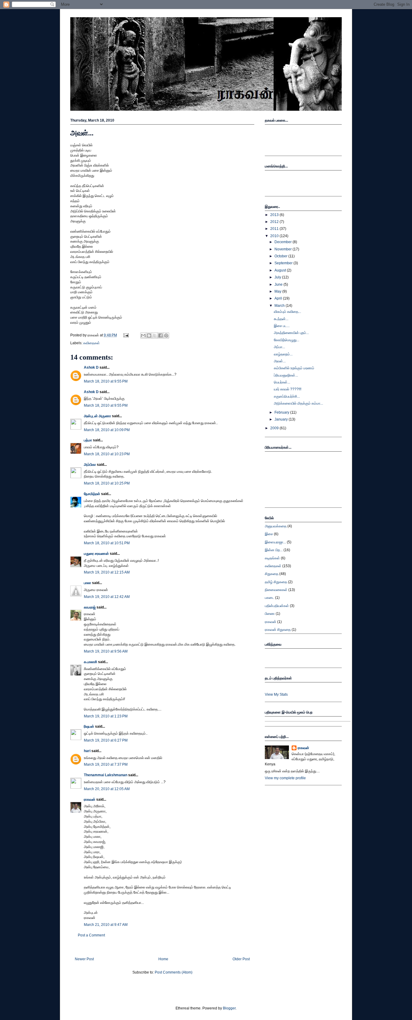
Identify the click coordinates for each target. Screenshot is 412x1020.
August (280, 270)
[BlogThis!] (149, 335)
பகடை (269, 598)
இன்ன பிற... (274, 550)
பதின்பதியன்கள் (277, 606)
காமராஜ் (90, 607)
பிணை (270, 614)
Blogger (229, 1008)
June (279, 284)
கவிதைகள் (91, 343)
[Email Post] (126, 335)
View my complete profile (285, 778)
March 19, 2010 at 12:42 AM (107, 597)
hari (87, 751)
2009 (275, 428)
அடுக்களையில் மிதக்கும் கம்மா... (298, 403)
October (281, 256)
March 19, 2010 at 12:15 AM (107, 572)
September (283, 263)
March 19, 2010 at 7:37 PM (106, 764)
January (281, 419)
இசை (269, 534)
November (283, 249)
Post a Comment (91, 935)
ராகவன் (89, 799)
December (283, 242)
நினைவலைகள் (276, 590)
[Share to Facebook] (160, 335)
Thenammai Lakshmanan (105, 775)
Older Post (241, 959)
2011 (275, 229)
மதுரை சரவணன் (96, 553)
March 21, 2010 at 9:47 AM (106, 925)
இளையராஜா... (275, 542)
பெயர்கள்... (282, 382)
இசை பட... (282, 326)
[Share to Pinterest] (166, 335)
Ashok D (91, 367)
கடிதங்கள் (272, 558)
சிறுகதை (271, 574)
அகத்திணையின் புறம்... (291, 333)
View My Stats (276, 694)
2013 (275, 215)
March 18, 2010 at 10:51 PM (107, 543)
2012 (275, 222)
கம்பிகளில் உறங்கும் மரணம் (294, 368)
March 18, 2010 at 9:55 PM (106, 381)
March (280, 305)
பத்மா (88, 440)
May (278, 291)
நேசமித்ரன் (92, 494)
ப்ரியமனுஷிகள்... (286, 375)
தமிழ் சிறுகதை (276, 582)
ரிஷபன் (89, 726)
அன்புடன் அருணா (97, 416)
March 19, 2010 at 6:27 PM (106, 740)
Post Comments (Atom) (173, 972)
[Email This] (143, 335)
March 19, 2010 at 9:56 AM (106, 651)
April (278, 298)
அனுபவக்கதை (276, 526)
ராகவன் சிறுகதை (278, 630)
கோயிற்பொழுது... (286, 340)
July (278, 277)
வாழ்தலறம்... (283, 354)
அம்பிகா (90, 464)
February (282, 412)
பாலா (87, 583)
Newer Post (84, 959)
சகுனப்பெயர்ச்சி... (287, 396)
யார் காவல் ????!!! (287, 389)
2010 (275, 236)
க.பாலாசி (90, 662)
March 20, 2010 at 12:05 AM (107, 789)
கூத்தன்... (281, 319)
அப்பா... (279, 347)
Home (163, 959)
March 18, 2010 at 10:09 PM (107, 430)
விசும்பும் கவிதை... (287, 312)
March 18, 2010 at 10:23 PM (107, 454)
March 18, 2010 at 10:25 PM (107, 483)
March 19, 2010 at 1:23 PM (106, 716)
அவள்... (81, 133)
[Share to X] (155, 335)
